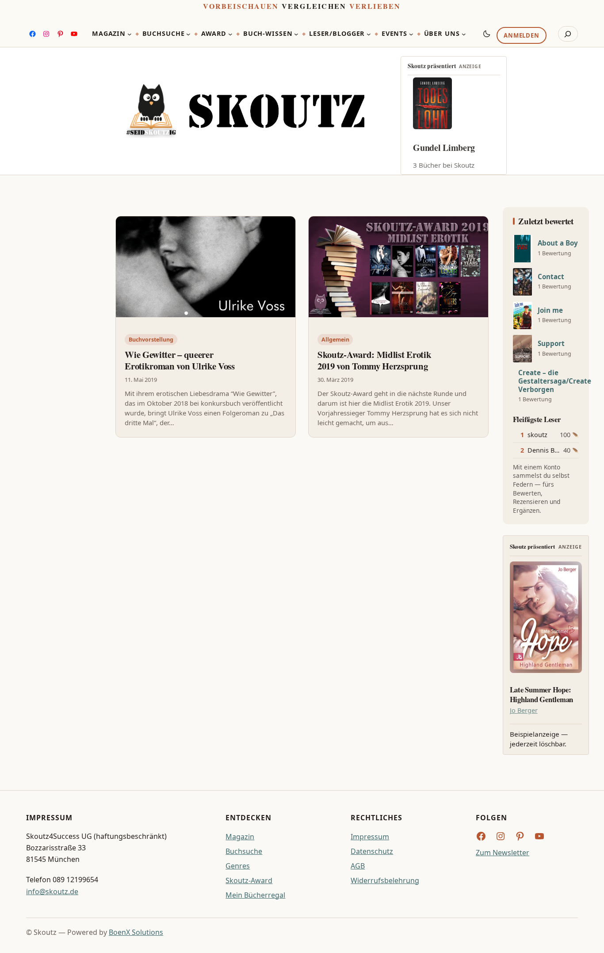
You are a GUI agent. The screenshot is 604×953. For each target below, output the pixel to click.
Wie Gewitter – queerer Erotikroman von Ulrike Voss (180, 360)
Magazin (240, 837)
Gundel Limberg (444, 147)
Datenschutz (372, 851)
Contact (551, 277)
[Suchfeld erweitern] (568, 34)
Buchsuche (244, 851)
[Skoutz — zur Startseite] (245, 111)
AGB (358, 866)
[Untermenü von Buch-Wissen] (296, 34)
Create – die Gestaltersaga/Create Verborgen (554, 381)
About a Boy (558, 243)
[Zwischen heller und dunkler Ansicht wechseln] (487, 33)
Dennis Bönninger (555, 450)
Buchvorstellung (151, 339)
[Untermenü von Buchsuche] (188, 34)
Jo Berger (524, 710)
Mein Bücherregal (255, 895)
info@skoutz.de (52, 891)
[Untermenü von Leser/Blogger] (369, 34)
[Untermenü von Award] (230, 34)
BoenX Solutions (136, 932)
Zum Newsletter (502, 852)
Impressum (370, 837)
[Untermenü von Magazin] (129, 34)
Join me (550, 310)
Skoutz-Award (249, 880)
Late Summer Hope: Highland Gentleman (541, 694)
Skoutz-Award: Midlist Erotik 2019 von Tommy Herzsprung (374, 360)
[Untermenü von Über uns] (464, 34)
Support (551, 343)
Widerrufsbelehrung (385, 880)
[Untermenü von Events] (411, 34)
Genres (238, 866)
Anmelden (521, 36)
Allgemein (335, 339)
